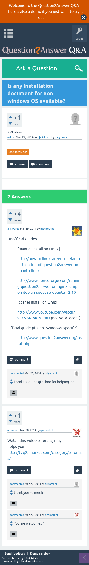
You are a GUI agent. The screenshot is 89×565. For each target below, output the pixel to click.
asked (11, 137)
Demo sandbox (40, 553)
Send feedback (15, 553)
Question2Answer (31, 561)
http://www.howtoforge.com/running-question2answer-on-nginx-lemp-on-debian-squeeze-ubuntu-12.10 (48, 286)
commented (17, 373)
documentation (18, 151)
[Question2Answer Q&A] (44, 48)
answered (13, 228)
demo (36, 11)
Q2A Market (32, 558)
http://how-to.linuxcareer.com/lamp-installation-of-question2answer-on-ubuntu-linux (49, 264)
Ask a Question (36, 68)
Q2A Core (44, 137)
